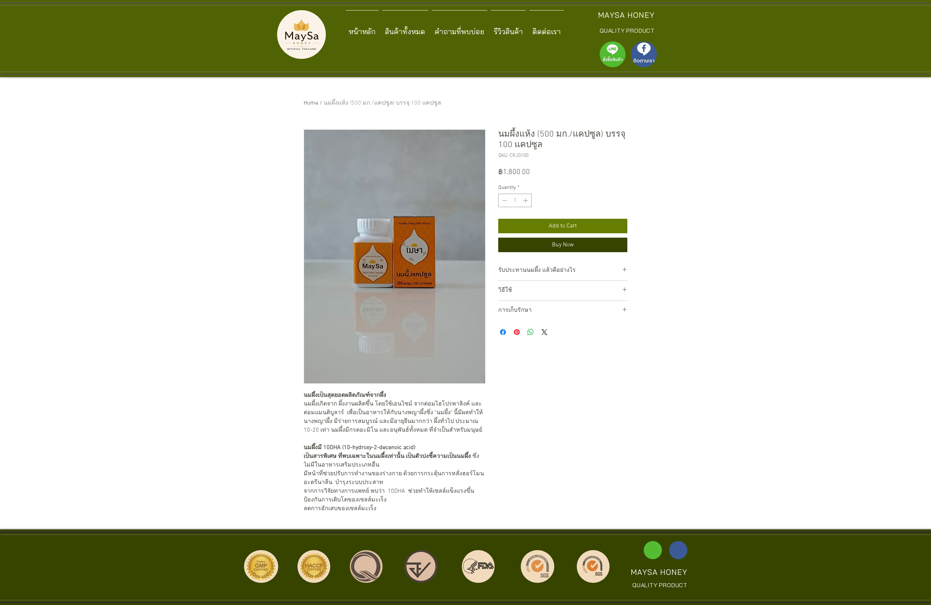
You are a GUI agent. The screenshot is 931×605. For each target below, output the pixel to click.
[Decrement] (503, 200)
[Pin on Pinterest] (516, 332)
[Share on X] (544, 332)
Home (311, 103)
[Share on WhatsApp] (530, 332)
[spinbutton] (515, 200)
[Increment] (526, 200)
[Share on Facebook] (503, 332)
